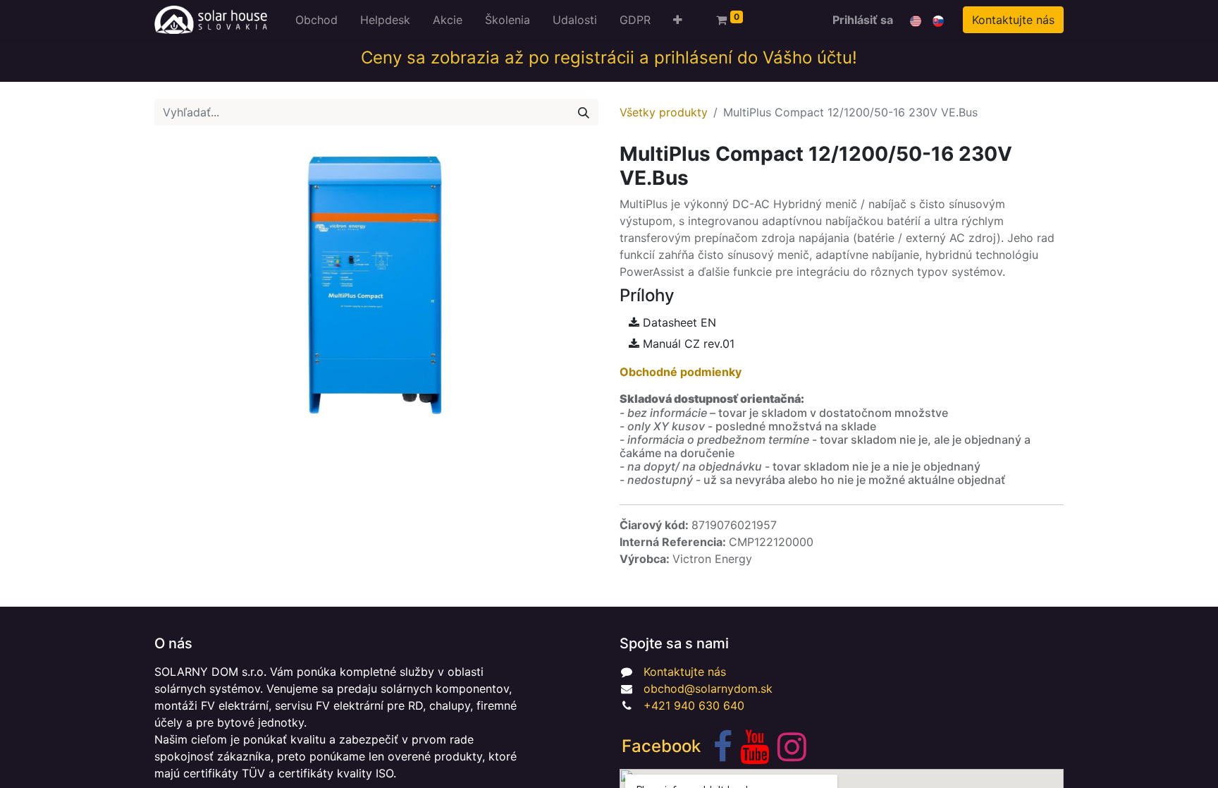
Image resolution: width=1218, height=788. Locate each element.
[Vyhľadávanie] (583, 112)
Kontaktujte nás (1013, 20)
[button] (678, 20)
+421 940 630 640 (694, 705)
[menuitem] (316, 20)
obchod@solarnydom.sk (708, 688)
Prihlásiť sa (862, 20)
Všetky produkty (664, 112)
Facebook (661, 746)
